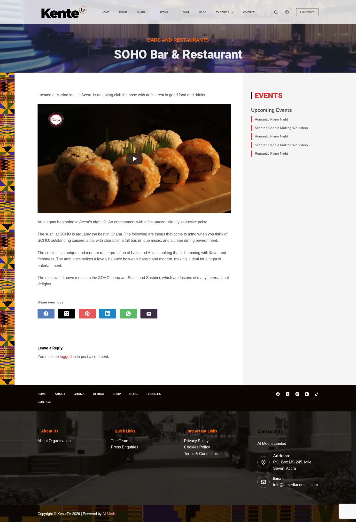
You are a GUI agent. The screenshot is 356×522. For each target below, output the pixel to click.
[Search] (276, 12)
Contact (249, 12)
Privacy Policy (196, 441)
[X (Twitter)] (66, 313)
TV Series (222, 12)
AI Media (109, 514)
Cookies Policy (197, 447)
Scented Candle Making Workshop (281, 128)
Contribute (307, 12)
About (123, 12)
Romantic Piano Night (271, 119)
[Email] (148, 313)
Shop (186, 12)
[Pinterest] (87, 313)
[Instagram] (297, 394)
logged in (68, 357)
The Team (119, 441)
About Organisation (54, 441)
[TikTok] (316, 394)
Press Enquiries (124, 447)
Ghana (141, 12)
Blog (202, 12)
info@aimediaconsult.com (295, 485)
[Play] (134, 159)
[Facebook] (46, 313)
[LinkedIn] (107, 313)
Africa (164, 12)
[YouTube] (307, 394)
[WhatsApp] (128, 313)
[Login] (287, 12)
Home (105, 12)
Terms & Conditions (201, 454)
